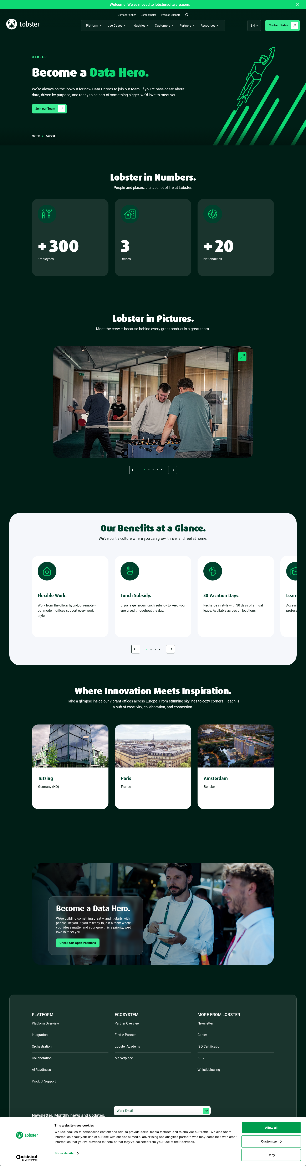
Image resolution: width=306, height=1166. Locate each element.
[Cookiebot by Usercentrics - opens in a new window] (27, 1158)
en (253, 25)
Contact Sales (278, 25)
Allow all (271, 1127)
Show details (64, 1153)
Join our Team (45, 109)
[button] (133, 470)
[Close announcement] (298, 4)
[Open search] (186, 15)
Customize (269, 1141)
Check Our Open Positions (78, 943)
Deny (271, 1155)
